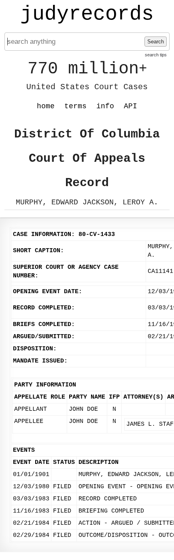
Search (155, 42)
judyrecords (87, 14)
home (46, 106)
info (105, 106)
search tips (156, 54)
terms (75, 106)
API (130, 106)
